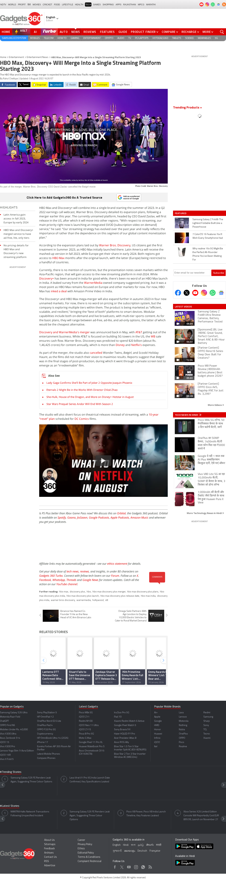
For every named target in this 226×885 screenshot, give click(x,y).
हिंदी (29, 4)
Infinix (157, 738)
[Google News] (221, 293)
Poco (181, 742)
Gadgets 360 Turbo (51, 576)
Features (107, 32)
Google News (90, 580)
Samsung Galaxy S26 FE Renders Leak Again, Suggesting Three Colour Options (31, 780)
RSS (46, 861)
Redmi (206, 712)
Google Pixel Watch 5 (125, 725)
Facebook (45, 580)
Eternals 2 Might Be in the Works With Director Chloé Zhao (82, 390)
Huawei (158, 734)
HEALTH (79, 4)
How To (62, 38)
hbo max (63, 591)
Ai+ (155, 712)
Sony (206, 725)
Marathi (151, 4)
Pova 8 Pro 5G (86, 734)
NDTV (3, 4)
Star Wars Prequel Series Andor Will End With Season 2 (79, 404)
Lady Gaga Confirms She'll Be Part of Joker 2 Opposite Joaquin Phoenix (89, 382)
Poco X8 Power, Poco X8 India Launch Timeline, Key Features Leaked (146, 813)
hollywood (98, 600)
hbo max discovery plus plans (142, 591)
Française (155, 851)
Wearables (204, 38)
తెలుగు (150, 845)
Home (6, 32)
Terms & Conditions (89, 857)
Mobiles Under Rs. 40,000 (14, 729)
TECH (88, 4)
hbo (89, 591)
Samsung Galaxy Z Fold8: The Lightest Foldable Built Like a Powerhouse (207, 223)
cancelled (96, 353)
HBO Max (58, 258)
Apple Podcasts (120, 517)
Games (97, 4)
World (12, 4)
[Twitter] (187, 293)
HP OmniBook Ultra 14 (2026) (52, 738)
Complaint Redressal (89, 861)
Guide (122, 32)
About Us (49, 840)
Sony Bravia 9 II (122, 729)
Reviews (90, 32)
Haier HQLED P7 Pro (124, 734)
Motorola (183, 721)
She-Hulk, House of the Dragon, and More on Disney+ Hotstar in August (90, 397)
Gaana (71, 517)
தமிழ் (141, 845)
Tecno (206, 734)
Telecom (48, 38)
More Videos (215, 405)
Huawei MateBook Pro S (92, 746)
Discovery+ (46, 278)
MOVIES (37, 4)
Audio (120, 38)
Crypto (109, 38)
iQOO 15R (5, 755)
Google (158, 721)
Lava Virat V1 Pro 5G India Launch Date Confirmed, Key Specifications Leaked (90, 780)
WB (153, 336)
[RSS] (224, 4)
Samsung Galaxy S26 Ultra (13, 712)
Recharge (189, 32)
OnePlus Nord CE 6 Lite (49, 721)
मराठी (158, 845)
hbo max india (148, 596)
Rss (150, 866)
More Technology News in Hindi (204, 513)
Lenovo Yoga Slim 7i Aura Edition (17, 750)
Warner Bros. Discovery (114, 245)
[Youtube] (195, 293)
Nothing (183, 725)
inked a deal (59, 291)
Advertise (49, 865)
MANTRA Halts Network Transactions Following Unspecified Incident (30, 813)
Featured (181, 213)
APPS (118, 4)
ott (106, 600)
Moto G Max (85, 738)
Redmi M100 (86, 721)
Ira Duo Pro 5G (121, 712)
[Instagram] (204, 293)
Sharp (206, 721)
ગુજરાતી (117, 851)
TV (129, 38)
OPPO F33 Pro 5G (46, 729)
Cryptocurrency (45, 734)
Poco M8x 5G (86, 712)
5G (216, 38)
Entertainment (92, 38)
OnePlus (183, 734)
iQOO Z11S (85, 729)
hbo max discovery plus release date (119, 596)
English (117, 845)
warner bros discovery (63, 600)
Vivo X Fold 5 (7, 759)
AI (35, 32)
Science (189, 38)
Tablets (176, 38)
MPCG (141, 4)
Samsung (208, 717)
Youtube (129, 866)
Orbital (121, 513)
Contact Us (50, 857)
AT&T (138, 332)
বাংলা (133, 845)
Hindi (126, 845)
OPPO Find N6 (7, 725)
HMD (156, 725)
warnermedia (83, 600)
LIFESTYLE (67, 4)
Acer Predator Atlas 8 (125, 738)
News (75, 32)
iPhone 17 (42, 742)
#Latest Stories (9, 806)
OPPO (182, 738)
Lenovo (183, 717)
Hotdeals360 (160, 38)
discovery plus (77, 591)
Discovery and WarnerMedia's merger (64, 332)
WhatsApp (58, 580)
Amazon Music (139, 517)
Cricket (47, 4)
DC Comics (82, 419)
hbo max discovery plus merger (109, 591)
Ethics (81, 848)
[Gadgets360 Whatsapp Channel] (213, 293)
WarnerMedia (93, 283)
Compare (169, 32)
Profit (22, 4)
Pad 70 (117, 717)
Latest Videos (183, 306)
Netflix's (136, 345)
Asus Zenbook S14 (10, 738)
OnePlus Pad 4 (45, 725)
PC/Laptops (141, 38)
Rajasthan (129, 4)
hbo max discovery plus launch (83, 596)
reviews (84, 571)
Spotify (62, 517)
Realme (183, 746)
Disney (120, 345)
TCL (205, 729)
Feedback (49, 848)
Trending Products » (187, 107)
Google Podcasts (99, 517)
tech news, (73, 571)
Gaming (75, 38)
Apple (157, 717)
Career (81, 840)
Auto (64, 32)
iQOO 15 (4, 742)
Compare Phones (46, 758)
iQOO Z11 (84, 717)
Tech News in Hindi (187, 415)
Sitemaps (49, 844)
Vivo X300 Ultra (8, 734)
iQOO (157, 742)
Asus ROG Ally (121, 742)
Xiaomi (206, 738)
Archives (49, 853)
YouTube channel (66, 584)
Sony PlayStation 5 (47, 712)
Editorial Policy (86, 853)
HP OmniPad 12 (45, 717)
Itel (155, 746)
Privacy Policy (85, 844)
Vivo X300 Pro (7, 746)
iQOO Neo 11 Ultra (89, 725)
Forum (115, 576)
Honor (157, 729)
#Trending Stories (10, 772)
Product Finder (143, 32)
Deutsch (142, 851)
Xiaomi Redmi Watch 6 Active (129, 721)
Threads (71, 580)
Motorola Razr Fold (10, 717)
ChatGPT (4, 721)
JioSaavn (82, 517)
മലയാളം (129, 851)
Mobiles (35, 38)
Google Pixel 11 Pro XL (91, 742)
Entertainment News (37, 57)
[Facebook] (178, 293)
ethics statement (117, 564)
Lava (181, 712)
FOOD (57, 4)
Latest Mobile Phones (48, 754)
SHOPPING (108, 4)
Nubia (182, 729)
